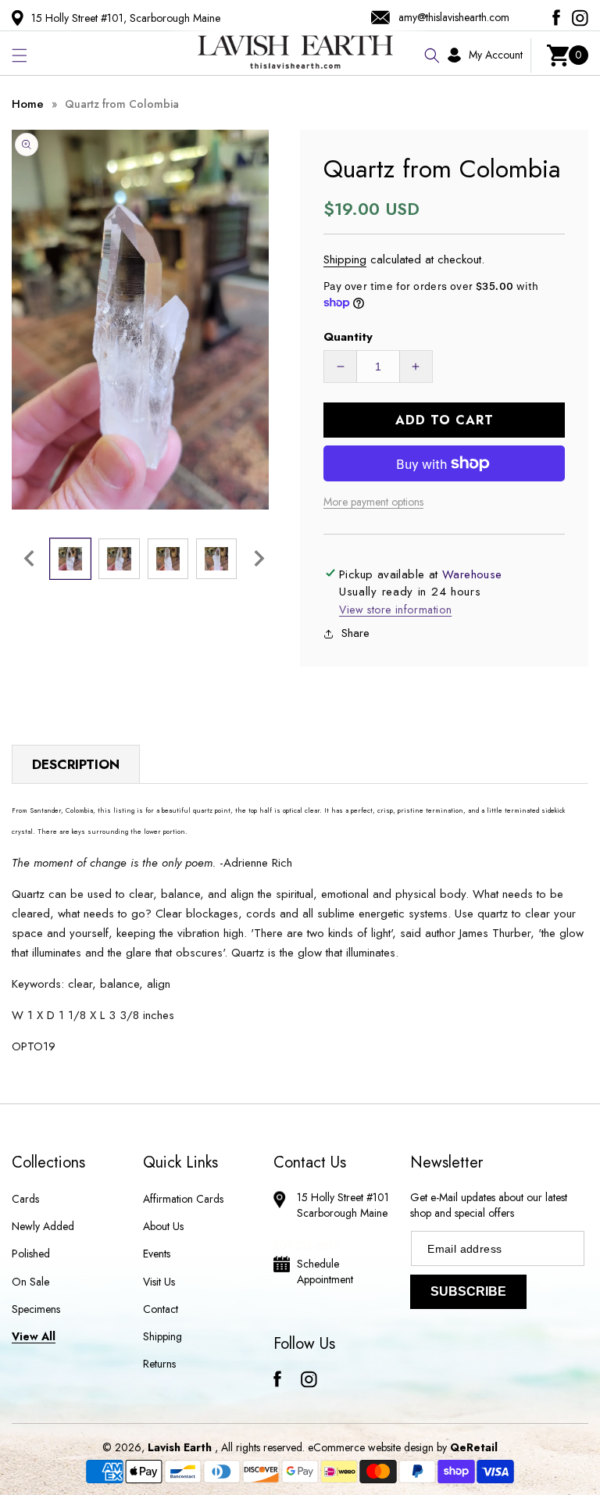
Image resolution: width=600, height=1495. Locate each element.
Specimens (36, 1309)
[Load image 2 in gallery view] (118, 558)
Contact (160, 1309)
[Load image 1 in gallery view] (70, 558)
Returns (159, 1364)
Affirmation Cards (183, 1199)
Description (76, 764)
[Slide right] (259, 559)
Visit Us (159, 1281)
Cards (25, 1199)
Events (156, 1253)
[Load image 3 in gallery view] (168, 558)
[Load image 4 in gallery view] (216, 558)
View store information (395, 609)
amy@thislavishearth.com (453, 17)
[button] (19, 55)
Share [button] (355, 633)
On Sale (30, 1281)
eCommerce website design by (379, 1447)
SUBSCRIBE (468, 1291)
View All (33, 1336)
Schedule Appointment (325, 1271)
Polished (31, 1253)
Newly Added (43, 1226)
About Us (163, 1226)
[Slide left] (29, 559)
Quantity (348, 336)
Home (28, 104)
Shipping (344, 259)
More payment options (373, 502)
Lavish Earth (180, 1447)
